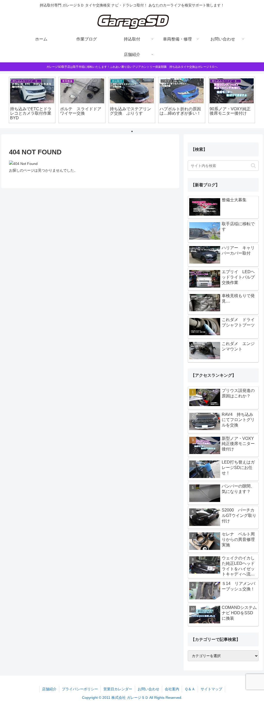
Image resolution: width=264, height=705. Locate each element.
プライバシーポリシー (80, 689)
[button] (253, 166)
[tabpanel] (32, 100)
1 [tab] (132, 131)
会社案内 (172, 689)
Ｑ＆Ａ (190, 689)
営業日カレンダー (117, 689)
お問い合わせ (148, 689)
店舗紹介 (49, 689)
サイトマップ (211, 689)
